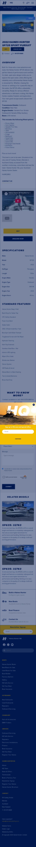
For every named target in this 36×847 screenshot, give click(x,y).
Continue (18, 439)
